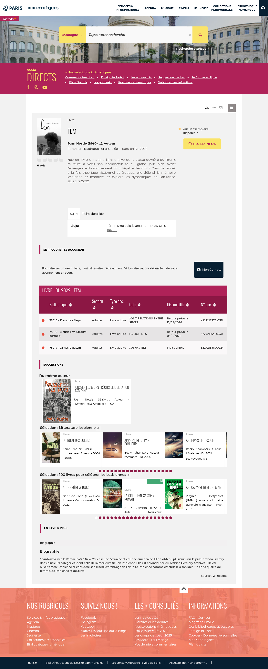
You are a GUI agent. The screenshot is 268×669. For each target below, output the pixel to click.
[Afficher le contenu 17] (159, 471)
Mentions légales (201, 640)
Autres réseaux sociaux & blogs (103, 631)
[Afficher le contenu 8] (123, 471)
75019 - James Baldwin (65, 347)
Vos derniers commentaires (155, 644)
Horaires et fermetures (151, 622)
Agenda (33, 622)
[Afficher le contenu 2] (100, 471)
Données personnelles (220, 635)
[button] (263, 8)
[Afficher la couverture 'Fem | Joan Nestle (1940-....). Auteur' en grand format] (49, 136)
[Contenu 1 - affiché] (96, 471)
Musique (33, 626)
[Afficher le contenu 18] (162, 471)
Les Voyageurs (195, 458)
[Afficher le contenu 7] (119, 471)
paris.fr (32, 662)
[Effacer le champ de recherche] (190, 34)
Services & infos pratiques (46, 617)
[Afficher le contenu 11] (135, 471)
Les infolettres (91, 635)
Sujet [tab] (73, 214)
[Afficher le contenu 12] (139, 471)
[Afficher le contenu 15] (151, 471)
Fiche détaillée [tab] (93, 214)
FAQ (192, 617)
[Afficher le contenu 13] (143, 471)
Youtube (87, 626)
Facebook (88, 617)
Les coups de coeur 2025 (153, 635)
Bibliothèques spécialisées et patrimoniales (74, 662)
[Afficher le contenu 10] (131, 471)
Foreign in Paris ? (201, 631)
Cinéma (33, 631)
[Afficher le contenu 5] (111, 471)
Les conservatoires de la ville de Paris (136, 662)
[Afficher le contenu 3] (104, 471)
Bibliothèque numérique (45, 644)
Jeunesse (34, 635)
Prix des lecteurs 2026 (151, 631)
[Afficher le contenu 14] (147, 471)
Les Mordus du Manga (151, 640)
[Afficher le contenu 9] (127, 471)
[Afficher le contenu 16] (155, 471)
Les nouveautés (146, 617)
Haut (184, 589)
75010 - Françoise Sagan (65, 320)
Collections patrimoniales (46, 640)
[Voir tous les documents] (98, 428)
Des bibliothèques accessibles (211, 626)
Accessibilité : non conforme (188, 662)
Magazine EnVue (201, 622)
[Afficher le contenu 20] (170, 471)
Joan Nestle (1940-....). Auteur (91, 143)
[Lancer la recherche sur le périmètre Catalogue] (200, 34)
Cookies (195, 635)
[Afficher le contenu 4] (108, 471)
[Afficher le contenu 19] (166, 471)
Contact (204, 617)
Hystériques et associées (100, 149)
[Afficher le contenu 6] (115, 471)
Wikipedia (220, 576)
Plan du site (197, 644)
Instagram (89, 622)
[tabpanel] (121, 228)
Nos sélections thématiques (156, 626)
